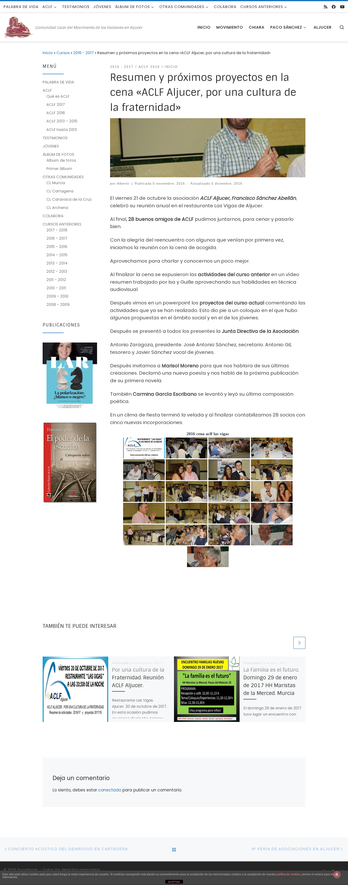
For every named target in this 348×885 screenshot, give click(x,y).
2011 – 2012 (56, 279)
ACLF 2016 (55, 113)
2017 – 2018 (56, 230)
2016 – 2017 (56, 238)
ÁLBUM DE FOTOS (58, 154)
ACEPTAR (174, 882)
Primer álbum (59, 168)
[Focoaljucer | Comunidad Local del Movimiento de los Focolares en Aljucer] (18, 27)
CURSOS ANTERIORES (62, 224)
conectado (109, 790)
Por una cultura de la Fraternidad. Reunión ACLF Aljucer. (138, 677)
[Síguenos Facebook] (334, 7)
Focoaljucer (27, 869)
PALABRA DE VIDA (58, 82)
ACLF (47, 90)
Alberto (123, 183)
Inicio (48, 53)
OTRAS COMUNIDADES (63, 177)
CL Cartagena (59, 191)
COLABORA (53, 216)
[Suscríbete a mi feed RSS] (325, 7)
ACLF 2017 (55, 104)
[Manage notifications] (337, 874)
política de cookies (288, 874)
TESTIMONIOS (55, 138)
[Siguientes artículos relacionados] (299, 643)
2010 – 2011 (56, 288)
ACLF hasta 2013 (61, 129)
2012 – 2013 (56, 271)
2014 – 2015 (56, 255)
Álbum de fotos (61, 160)
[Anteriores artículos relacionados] (286, 643)
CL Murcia (55, 183)
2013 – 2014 (56, 263)
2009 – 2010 (57, 296)
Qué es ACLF (58, 96)
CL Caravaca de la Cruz (69, 199)
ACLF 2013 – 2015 (61, 121)
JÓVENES (51, 146)
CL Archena (57, 207)
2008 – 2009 (58, 304)
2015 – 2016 (56, 246)
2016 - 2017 (83, 53)
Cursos (63, 53)
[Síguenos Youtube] (342, 7)
